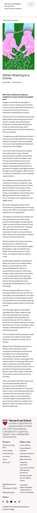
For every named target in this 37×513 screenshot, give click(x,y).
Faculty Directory (8, 453)
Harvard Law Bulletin (12, 4)
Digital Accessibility (26, 487)
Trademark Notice (25, 490)
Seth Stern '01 (18, 82)
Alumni (5, 459)
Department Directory (27, 453)
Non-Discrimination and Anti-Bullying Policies (26, 478)
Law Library (6, 456)
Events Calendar (25, 445)
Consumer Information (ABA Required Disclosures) (27, 470)
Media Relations (25, 456)
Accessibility (24, 485)
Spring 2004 (9, 6)
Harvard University (8, 492)
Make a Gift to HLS (26, 459)
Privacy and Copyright (27, 492)
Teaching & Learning (10, 20)
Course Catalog (7, 450)
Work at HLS (6, 462)
